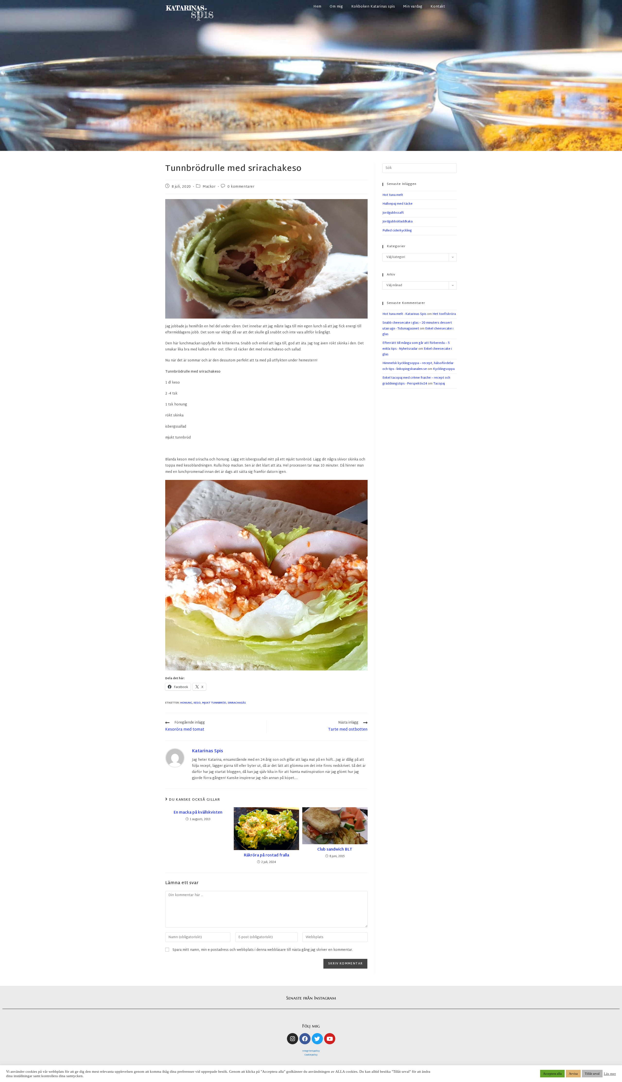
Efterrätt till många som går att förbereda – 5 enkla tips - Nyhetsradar (416, 346)
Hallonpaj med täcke (397, 204)
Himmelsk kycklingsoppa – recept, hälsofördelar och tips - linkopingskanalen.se (418, 366)
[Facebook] (305, 1038)
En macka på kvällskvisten (197, 813)
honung (186, 702)
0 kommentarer (241, 187)
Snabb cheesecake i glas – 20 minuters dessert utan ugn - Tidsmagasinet (417, 325)
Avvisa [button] (573, 1073)
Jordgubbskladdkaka (397, 222)
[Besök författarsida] (175, 758)
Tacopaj (439, 384)
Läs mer (610, 1074)
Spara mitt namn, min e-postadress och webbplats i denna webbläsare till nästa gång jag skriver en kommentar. (263, 950)
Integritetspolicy (311, 1051)
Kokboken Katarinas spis (373, 7)
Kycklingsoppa (444, 369)
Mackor (209, 187)
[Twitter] (317, 1038)
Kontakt (438, 7)
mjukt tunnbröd (214, 702)
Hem (317, 7)
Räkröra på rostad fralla (266, 855)
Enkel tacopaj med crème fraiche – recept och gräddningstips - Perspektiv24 (416, 380)
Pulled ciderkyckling (397, 231)
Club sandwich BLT (334, 850)
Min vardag (412, 7)
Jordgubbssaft (393, 213)
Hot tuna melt (392, 195)
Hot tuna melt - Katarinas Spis (404, 314)
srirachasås (237, 702)
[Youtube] (329, 1038)
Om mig (336, 7)
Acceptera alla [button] (552, 1073)
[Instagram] (292, 1038)
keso (197, 702)
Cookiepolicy (311, 1055)
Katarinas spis (207, 751)
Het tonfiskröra (444, 314)
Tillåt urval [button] (592, 1073)
